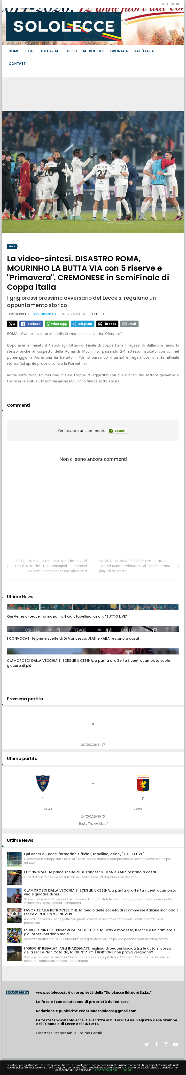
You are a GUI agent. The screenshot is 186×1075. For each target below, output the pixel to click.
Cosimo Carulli (19, 314)
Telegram (84, 324)
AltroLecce (93, 51)
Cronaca (119, 51)
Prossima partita (25, 699)
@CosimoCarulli (46, 314)
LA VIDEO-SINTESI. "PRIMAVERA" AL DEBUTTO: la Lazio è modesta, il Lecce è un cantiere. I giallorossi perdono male (99, 932)
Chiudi (127, 1070)
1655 (16, 634)
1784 (16, 656)
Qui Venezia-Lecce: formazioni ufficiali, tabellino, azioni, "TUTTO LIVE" (67, 616)
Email (132, 324)
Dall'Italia (144, 51)
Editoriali (50, 51)
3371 (16, 612)
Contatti (18, 63)
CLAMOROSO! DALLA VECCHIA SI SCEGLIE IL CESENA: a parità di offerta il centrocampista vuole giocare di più (100, 892)
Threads (109, 324)
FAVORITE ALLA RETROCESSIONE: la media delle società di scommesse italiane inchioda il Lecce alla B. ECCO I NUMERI (101, 912)
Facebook (33, 324)
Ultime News (20, 840)
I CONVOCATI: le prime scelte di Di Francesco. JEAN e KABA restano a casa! (73, 638)
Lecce (30, 51)
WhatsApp (59, 324)
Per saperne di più (105, 1070)
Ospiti (71, 51)
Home (14, 51)
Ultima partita (22, 758)
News (12, 246)
